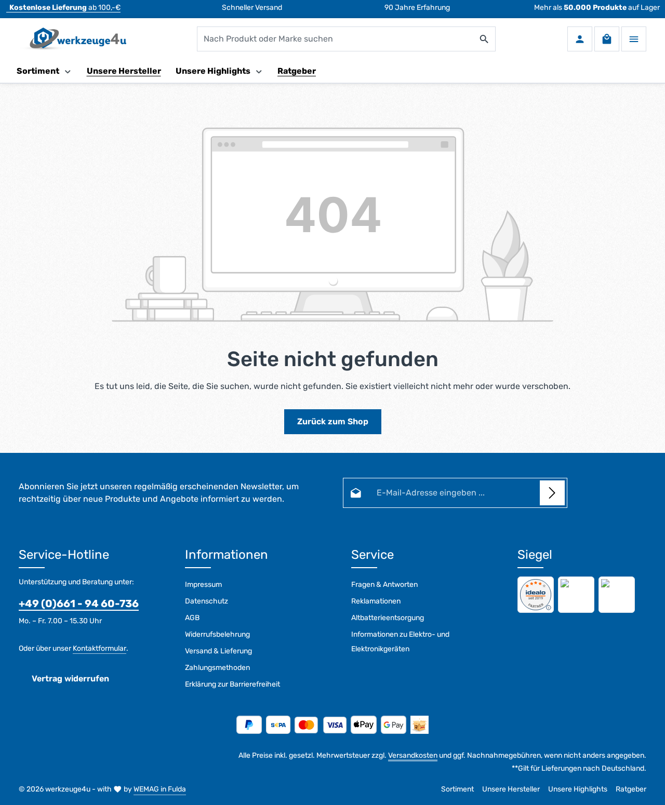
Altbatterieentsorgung (387, 617)
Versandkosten (412, 755)
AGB (192, 617)
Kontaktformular (99, 648)
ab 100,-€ (65, 7)
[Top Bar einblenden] (633, 38)
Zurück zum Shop (332, 421)
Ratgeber (631, 789)
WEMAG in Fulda (160, 789)
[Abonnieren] (552, 492)
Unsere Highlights (577, 789)
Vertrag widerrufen (70, 678)
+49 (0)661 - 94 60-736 (79, 603)
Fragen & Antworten (384, 584)
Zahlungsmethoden (217, 667)
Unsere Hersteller (511, 789)
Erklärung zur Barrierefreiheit (232, 684)
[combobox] (335, 38)
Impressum (203, 584)
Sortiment (457, 789)
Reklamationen (376, 601)
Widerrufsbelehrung (217, 634)
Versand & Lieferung (218, 651)
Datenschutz (206, 601)
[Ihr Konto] (579, 38)
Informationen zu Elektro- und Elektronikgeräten (400, 641)
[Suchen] (484, 38)
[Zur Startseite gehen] (72, 39)
